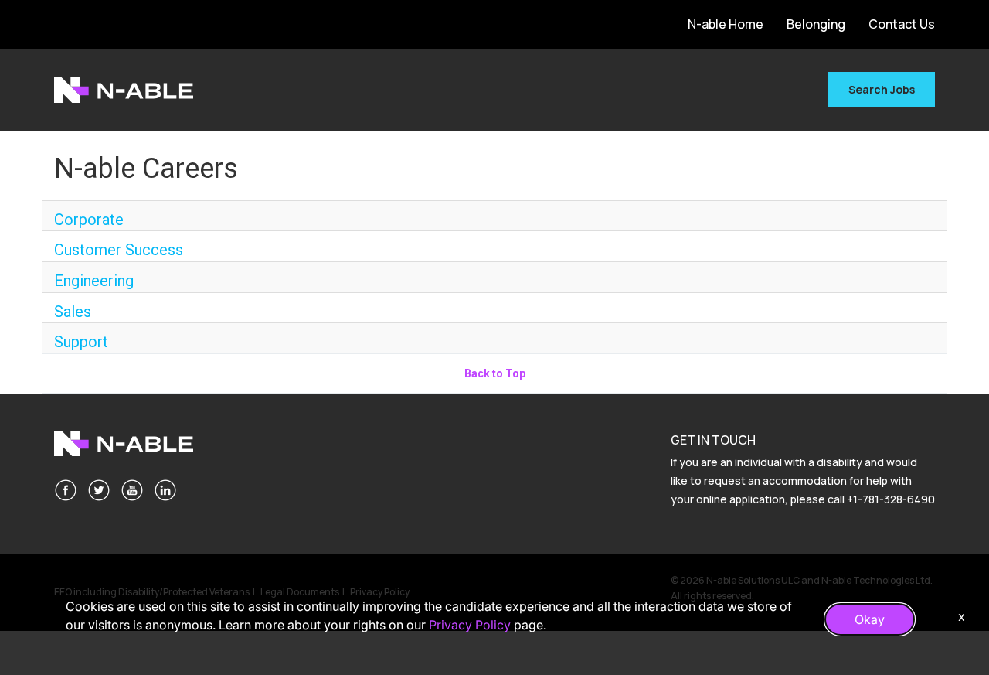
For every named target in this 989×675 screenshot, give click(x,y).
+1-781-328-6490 (891, 499)
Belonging (816, 23)
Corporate (89, 219)
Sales (72, 311)
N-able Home (725, 23)
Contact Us (901, 23)
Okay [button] (870, 619)
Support (81, 341)
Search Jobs (881, 89)
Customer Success (118, 249)
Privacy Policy (470, 624)
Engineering (94, 280)
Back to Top (494, 373)
